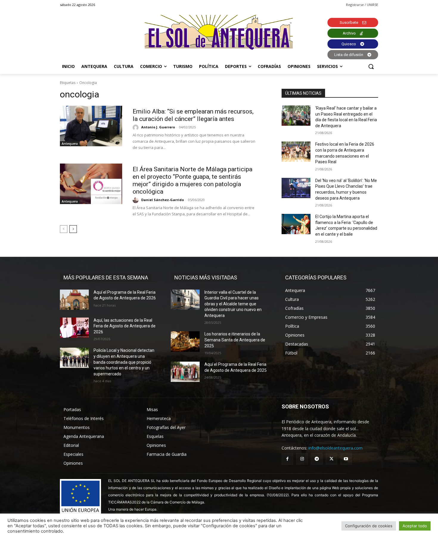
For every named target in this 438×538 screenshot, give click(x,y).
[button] (371, 66)
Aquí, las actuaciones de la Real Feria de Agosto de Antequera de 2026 (125, 326)
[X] (331, 459)
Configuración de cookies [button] (368, 525)
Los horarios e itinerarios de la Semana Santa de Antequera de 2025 (234, 340)
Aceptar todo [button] (415, 525)
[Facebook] (287, 459)
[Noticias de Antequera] (219, 32)
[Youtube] (346, 459)
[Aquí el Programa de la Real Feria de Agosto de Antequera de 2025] (185, 372)
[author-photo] (136, 127)
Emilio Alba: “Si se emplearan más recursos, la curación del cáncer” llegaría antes (193, 115)
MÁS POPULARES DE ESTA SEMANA (105, 277)
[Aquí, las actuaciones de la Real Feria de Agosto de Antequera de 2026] (74, 328)
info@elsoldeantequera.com (335, 448)
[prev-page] (63, 229)
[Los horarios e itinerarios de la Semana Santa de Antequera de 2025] (185, 341)
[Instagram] (302, 459)
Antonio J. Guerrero (158, 127)
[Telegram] (316, 459)
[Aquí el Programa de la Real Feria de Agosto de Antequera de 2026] (74, 300)
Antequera (70, 144)
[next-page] (73, 229)
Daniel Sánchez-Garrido (162, 200)
